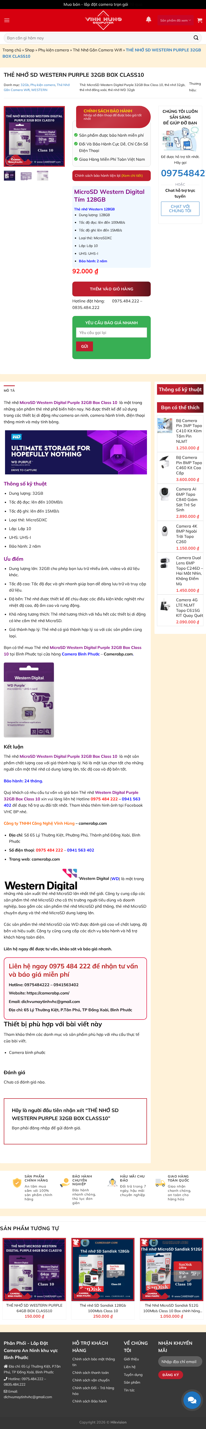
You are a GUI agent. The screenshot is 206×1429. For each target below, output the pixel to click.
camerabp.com (93, 823)
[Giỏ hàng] (199, 20)
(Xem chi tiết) (132, 175)
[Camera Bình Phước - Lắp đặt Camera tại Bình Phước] (103, 20)
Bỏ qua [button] (135, 4)
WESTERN (39, 90)
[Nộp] (196, 38)
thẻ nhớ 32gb (175, 85)
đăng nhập (40, 1127)
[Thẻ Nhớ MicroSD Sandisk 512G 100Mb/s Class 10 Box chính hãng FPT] (171, 1269)
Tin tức (129, 1390)
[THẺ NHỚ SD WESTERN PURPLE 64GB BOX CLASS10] (34, 1269)
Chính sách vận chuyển (91, 1380)
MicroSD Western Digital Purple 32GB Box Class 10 (125, 85)
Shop (29, 49)
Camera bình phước (27, 1052)
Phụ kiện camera (53, 49)
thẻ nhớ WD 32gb (121, 90)
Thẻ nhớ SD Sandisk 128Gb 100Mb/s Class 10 (103, 1308)
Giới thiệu (131, 1359)
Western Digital (94, 878)
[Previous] (11, 136)
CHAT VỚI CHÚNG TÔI (180, 208)
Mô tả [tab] (9, 390)
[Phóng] (10, 160)
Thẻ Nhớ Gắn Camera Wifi (97, 49)
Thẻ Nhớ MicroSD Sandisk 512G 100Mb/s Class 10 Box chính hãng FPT (171, 1308)
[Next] (57, 136)
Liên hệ (130, 1367)
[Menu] (7, 20)
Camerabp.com (118, 653)
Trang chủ (12, 49)
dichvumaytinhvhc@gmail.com (28, 1397)
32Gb (25, 85)
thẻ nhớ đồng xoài (93, 90)
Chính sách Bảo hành (89, 1401)
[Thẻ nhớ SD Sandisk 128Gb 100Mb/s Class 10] (103, 1269)
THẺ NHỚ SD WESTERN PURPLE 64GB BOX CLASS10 (34, 1308)
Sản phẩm (132, 1382)
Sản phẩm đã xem (174, 20)
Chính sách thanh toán (90, 1372)
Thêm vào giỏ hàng (111, 288)
